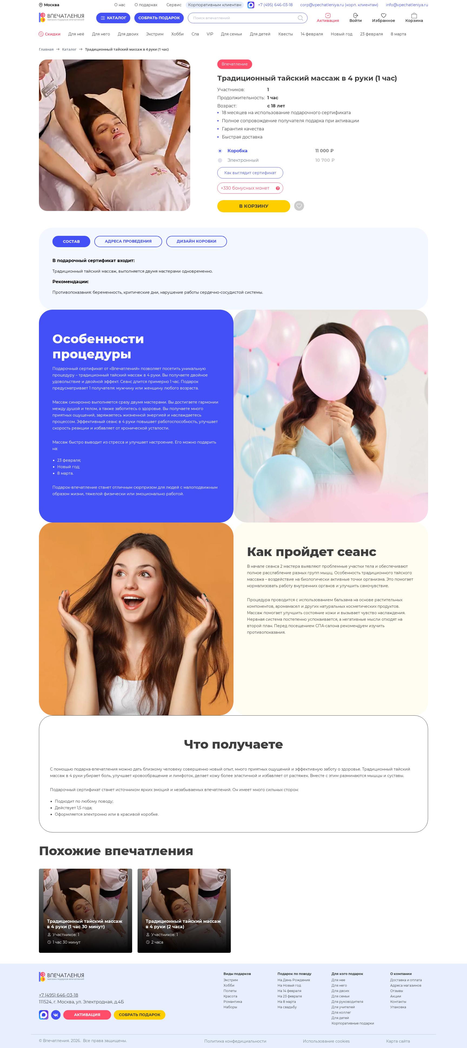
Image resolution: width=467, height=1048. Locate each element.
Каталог (116, 17)
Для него (101, 34)
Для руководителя (347, 1002)
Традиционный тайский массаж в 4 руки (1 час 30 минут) (84, 924)
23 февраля (371, 34)
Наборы (230, 1007)
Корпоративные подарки (353, 1023)
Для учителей (343, 1007)
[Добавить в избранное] (299, 206)
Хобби (177, 34)
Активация (87, 1014)
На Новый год (289, 985)
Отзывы (396, 991)
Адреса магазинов (405, 985)
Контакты (398, 1002)
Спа (195, 34)
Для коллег (341, 1012)
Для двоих (128, 34)
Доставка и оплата (406, 980)
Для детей (260, 34)
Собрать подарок (159, 17)
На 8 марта (287, 1002)
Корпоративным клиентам (214, 4)
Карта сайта (398, 1041)
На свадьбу (287, 1007)
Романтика (233, 1002)
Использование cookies (326, 1041)
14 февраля (312, 34)
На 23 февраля (290, 996)
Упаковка (398, 1007)
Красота (230, 996)
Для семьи (231, 34)
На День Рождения (294, 980)
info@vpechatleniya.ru (407, 5)
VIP (210, 34)
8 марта (398, 34)
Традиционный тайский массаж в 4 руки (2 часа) (183, 924)
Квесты (285, 34)
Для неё (76, 34)
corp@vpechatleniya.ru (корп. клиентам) (339, 5)
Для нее (338, 980)
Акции (395, 996)
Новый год (341, 34)
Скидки (53, 34)
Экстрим (155, 34)
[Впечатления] (61, 20)
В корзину (253, 206)
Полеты (230, 991)
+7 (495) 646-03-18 (275, 5)
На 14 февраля (289, 991)
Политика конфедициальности (235, 1041)
